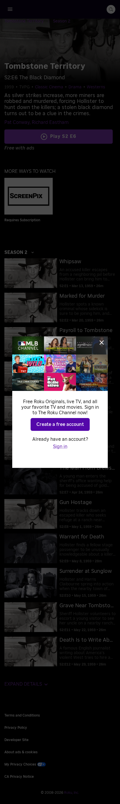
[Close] (101, 342)
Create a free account (60, 424)
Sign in (60, 446)
